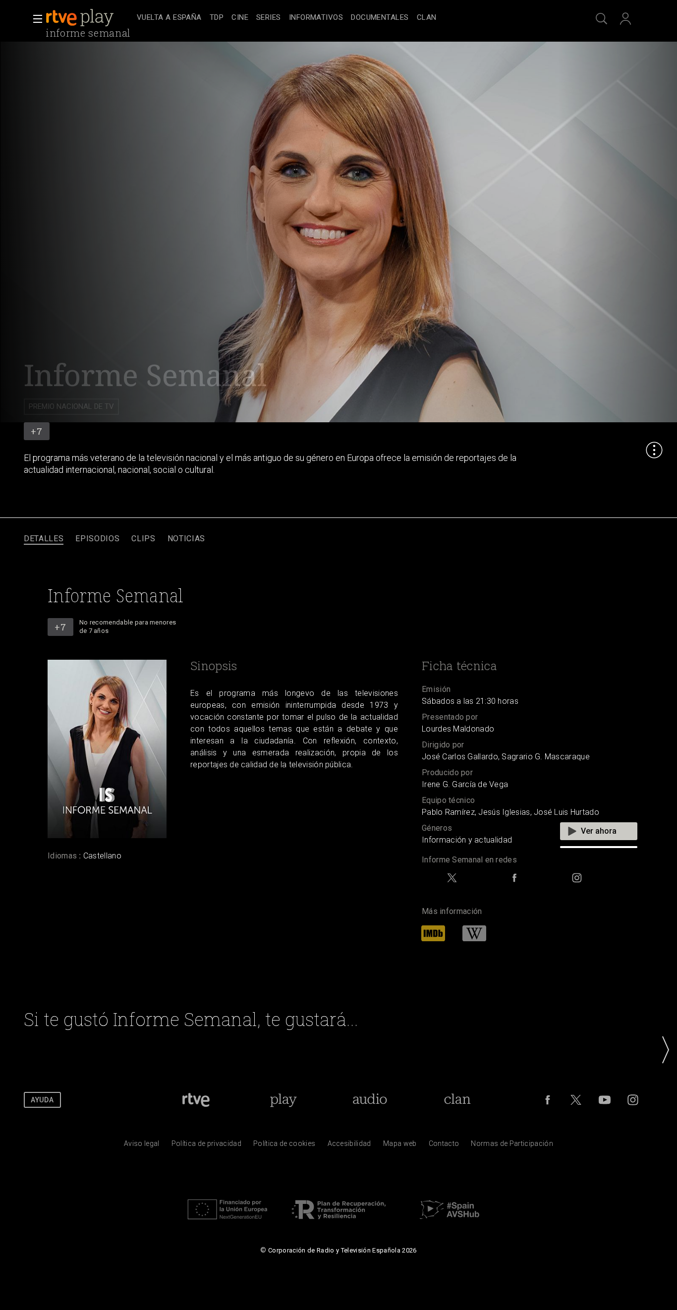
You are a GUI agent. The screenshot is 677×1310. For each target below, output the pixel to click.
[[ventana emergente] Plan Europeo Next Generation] (227, 1221)
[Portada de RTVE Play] (81, 18)
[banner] (89, 18)
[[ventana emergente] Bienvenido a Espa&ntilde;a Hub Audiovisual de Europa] (449, 1221)
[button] (35, 19)
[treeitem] (169, 18)
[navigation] (349, 18)
